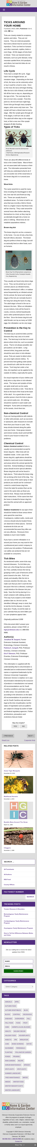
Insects (8, 1039)
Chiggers (7, 848)
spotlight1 (9, 1069)
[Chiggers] (18, 836)
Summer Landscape (12, 1073)
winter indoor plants (14, 1086)
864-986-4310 (6, 1139)
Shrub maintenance (13, 1065)
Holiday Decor (19, 1031)
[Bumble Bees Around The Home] (18, 810)
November (9, 1048)
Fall (28, 1018)
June (7, 1044)
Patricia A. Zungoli (11, 648)
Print (11, 31)
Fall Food (9, 1023)
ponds (7, 1056)
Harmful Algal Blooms (21, 1027)
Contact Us (18, 1141)
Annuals (8, 1002)
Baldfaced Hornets (11, 796)
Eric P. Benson (9, 653)
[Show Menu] (4, 9)
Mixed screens (18, 1044)
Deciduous (27, 1014)
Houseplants (24, 1035)
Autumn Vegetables (13, 1010)
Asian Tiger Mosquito (12, 771)
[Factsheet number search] (13, 896)
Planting (8, 1052)
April (17, 1002)
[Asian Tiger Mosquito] (18, 759)
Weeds (7, 1082)
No (23, 726)
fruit (25, 1023)
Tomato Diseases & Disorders (14, 909)
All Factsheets (9, 869)
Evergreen (19, 1018)
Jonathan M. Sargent (12, 639)
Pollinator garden (23, 1052)
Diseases (8, 1018)
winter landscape (12, 1090)
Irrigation (24, 1039)
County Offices (9, 884)
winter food (18, 1082)
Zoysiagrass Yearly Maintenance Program (18, 928)
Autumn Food (10, 1006)
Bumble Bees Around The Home (16, 822)
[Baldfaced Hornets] (18, 784)
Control (16, 1014)
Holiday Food (10, 1035)
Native (29, 1044)
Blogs (7, 1014)
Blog (26, 1010)
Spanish (27, 1065)
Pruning (16, 1056)
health (8, 1031)
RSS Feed (7, 879)
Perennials (20, 1048)
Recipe (20, 1061)
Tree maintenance (12, 1077)
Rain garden (10, 1061)
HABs (7, 1027)
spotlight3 (21, 1069)
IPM (15, 1039)
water (25, 1077)
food (18, 1023)
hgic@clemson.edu (11, 630)
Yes (15, 726)
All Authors (8, 874)
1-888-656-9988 (16, 1139)
